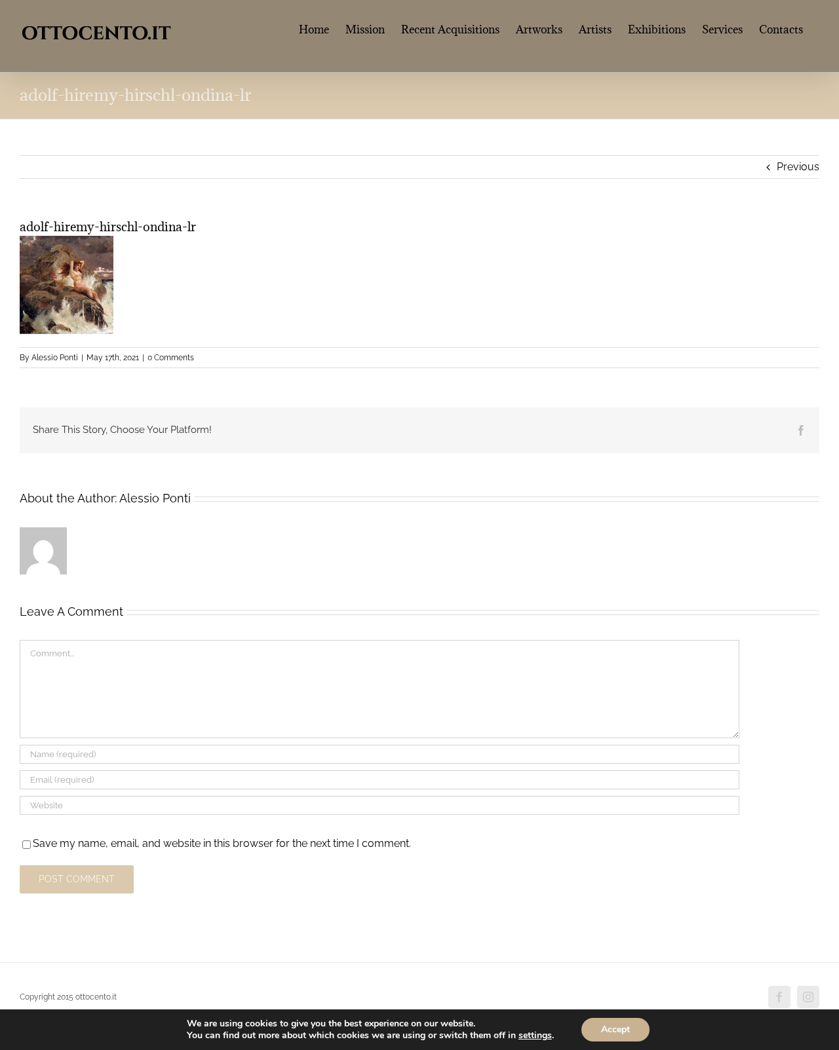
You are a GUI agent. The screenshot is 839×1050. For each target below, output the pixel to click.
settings (535, 1035)
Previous (798, 166)
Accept (615, 1029)
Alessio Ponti (54, 357)
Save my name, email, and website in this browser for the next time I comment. (222, 843)
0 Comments (170, 357)
